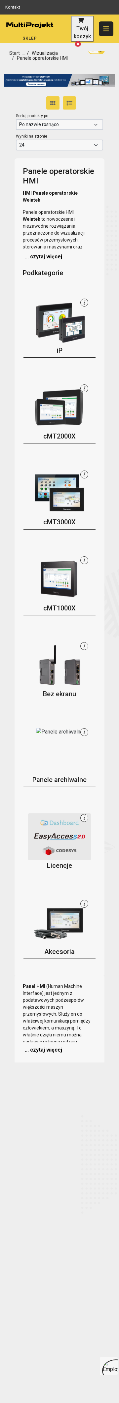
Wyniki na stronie (31, 136)
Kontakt (12, 7)
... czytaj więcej (43, 256)
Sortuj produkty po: (32, 116)
